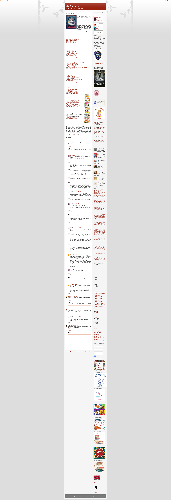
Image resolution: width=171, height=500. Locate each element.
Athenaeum (98, 196)
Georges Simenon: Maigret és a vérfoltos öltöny (74, 73)
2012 (101, 189)
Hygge (96, 217)
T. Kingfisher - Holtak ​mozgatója (98, 328)
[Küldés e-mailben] (77, 134)
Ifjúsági (95, 218)
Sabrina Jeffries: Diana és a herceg (99, 340)
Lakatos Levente (102, 228)
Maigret (104, 232)
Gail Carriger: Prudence (70, 52)
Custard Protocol (99, 200)
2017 (98, 190)
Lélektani (101, 229)
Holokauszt (97, 216)
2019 (102, 190)
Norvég (100, 237)
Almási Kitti (101, 194)
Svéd (94, 249)
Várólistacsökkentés (96, 259)
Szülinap (99, 253)
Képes (104, 223)
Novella (103, 237)
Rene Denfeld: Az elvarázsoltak (71, 55)
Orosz (101, 238)
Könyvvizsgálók (96, 334)
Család (104, 200)
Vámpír (104, 258)
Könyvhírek (98, 153)
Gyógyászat (95, 214)
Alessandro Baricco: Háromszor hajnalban (73, 94)
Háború (97, 214)
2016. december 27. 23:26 (75, 155)
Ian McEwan (99, 217)
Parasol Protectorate (96, 240)
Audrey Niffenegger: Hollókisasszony (71, 40)
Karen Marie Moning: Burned (71, 50)
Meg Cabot (95, 234)
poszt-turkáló (70, 132)
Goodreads (77, 124)
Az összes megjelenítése (102, 341)
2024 (99, 191)
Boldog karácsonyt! (97, 295)
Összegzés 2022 (99, 177)
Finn (96, 208)
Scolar (98, 246)
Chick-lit (98, 199)
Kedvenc (99, 223)
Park (100, 240)
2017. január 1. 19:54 (75, 269)
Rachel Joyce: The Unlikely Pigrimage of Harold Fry (74, 100)
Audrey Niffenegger (102, 196)
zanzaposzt (73, 120)
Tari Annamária (95, 254)
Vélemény (104, 259)
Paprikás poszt (103, 239)
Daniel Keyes (98, 202)
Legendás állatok (97, 229)
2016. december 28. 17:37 (74, 325)
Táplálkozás (101, 253)
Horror (100, 216)
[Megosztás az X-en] (79, 134)
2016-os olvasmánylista (98, 292)
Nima (68, 309)
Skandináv (100, 246)
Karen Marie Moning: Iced (70, 49)
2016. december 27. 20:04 (77, 316)
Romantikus (95, 244)
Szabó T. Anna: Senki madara (70, 43)
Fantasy (97, 205)
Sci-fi (96, 246)
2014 (104, 189)
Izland (103, 218)
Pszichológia (95, 242)
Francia (104, 209)
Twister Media (103, 256)
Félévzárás (100, 206)
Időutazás (104, 217)
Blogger (95, 496)
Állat (99, 194)
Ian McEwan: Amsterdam (70, 88)
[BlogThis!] (78, 134)
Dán (104, 201)
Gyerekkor (99, 213)
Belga (101, 197)
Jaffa (101, 219)
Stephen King (99, 248)
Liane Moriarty (95, 230)
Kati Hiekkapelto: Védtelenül (71, 76)
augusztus (96, 311)
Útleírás (97, 258)
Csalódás (99, 201)
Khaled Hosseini (100, 224)
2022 (96, 191)
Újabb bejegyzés (69, 351)
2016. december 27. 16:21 (73, 296)
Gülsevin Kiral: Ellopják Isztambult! (72, 95)
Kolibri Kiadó (98, 225)
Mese (104, 234)
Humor (103, 216)
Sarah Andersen (97, 245)
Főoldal (78, 351)
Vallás (101, 258)
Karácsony (95, 222)
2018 (100, 190)
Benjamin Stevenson (98, 21)
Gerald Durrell (97, 25)
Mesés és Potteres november (99, 306)
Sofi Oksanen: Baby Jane (70, 75)
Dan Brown (95, 202)
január (96, 319)
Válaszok (70, 146)
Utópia (99, 258)
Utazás (94, 258)
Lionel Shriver (100, 230)
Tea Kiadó (99, 254)
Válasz (69, 144)
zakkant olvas (96, 330)
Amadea (69, 325)
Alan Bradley (100, 193)
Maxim (104, 233)
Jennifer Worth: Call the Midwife (71, 86)
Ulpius (98, 257)
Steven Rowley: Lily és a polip (71, 112)
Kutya (98, 228)
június (96, 313)
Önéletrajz (104, 238)
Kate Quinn (104, 222)
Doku (97, 203)
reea (70, 155)
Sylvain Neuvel (98, 249)
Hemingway (104, 215)
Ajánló (97, 193)
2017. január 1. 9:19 (74, 233)
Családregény (95, 201)
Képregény (95, 224)
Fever (104, 206)
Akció (98, 193)
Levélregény (103, 229)
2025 (101, 191)
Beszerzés (103, 197)
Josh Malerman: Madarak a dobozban (72, 89)
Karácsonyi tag (97, 300)
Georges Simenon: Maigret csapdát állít (72, 101)
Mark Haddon (101, 233)
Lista (94, 231)
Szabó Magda (103, 249)
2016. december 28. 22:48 (75, 177)
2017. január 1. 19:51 (75, 254)
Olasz (94, 238)
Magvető (97, 232)
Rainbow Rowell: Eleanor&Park (71, 68)
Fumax (100, 210)
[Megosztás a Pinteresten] (80, 134)
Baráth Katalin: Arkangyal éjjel (71, 81)
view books (103, 104)
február (96, 318)
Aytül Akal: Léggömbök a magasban (72, 91)
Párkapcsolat (103, 240)
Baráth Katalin (95, 197)
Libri (98, 230)
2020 (104, 190)
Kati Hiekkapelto (96, 223)
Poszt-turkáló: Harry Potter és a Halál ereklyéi (99, 297)
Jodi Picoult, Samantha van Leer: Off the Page (73, 87)
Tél (101, 254)
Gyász (97, 213)
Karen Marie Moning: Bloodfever (71, 42)
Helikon (101, 215)
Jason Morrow (88, 496)
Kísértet (104, 224)
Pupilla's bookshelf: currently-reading (98, 17)
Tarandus (104, 253)
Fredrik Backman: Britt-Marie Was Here (72, 104)
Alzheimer (104, 194)
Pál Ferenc (98, 239)
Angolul (97, 195)
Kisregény (95, 225)
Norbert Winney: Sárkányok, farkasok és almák (74, 69)
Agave (95, 193)
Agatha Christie (103, 192)
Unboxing (100, 257)
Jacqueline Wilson (98, 219)
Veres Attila (95, 260)
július (96, 312)
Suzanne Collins (103, 248)
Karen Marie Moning (99, 222)
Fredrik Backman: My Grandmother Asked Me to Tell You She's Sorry (77, 67)
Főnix (102, 209)
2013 (103, 189)
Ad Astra (99, 192)
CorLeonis (95, 200)
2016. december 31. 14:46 (77, 227)
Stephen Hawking (96, 248)
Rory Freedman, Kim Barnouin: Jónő (72, 66)
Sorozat (99, 247)
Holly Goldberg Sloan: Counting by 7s (72, 82)
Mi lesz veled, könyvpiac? (100, 148)
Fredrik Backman (96, 210)
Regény (95, 243)
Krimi (100, 227)
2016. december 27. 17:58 (73, 309)
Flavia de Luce (101, 208)
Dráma (100, 203)
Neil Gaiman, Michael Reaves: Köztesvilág (73, 77)
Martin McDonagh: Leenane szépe (98, 335)
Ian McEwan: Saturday (70, 90)
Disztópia (95, 203)
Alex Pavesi (97, 29)
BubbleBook (95, 199)
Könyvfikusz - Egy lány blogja (99, 336)
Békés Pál (98, 197)
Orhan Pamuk (98, 238)
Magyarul (101, 232)
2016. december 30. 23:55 (75, 203)
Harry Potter (96, 215)
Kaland (104, 221)
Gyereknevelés (103, 213)
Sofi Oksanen (103, 246)
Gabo (103, 210)
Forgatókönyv (99, 209)
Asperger (95, 196)
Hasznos (99, 215)
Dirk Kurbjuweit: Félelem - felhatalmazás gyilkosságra (74, 79)
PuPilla (70, 134)
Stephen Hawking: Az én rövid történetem (73, 70)
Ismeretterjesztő (101, 218)
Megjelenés (98, 234)
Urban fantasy (103, 257)
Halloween (100, 214)
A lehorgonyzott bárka (97, 24)
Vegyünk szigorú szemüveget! (99, 159)
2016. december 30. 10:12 (77, 191)
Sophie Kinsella (95, 247)
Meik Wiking (101, 234)
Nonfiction (95, 237)
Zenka (69, 296)
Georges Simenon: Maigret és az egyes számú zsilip (74, 99)
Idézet (102, 217)
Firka (98, 208)
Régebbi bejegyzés (88, 351)
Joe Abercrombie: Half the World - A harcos (73, 53)
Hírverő (95, 216)
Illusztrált (97, 218)
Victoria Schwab (99, 260)
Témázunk (103, 254)
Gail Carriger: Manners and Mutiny (72, 57)
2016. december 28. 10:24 (75, 161)
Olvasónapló (96, 339)
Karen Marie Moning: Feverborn (71, 51)
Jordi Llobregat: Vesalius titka (71, 117)
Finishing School (101, 207)
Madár (102, 231)
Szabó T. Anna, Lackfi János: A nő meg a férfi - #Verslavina (75, 48)
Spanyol (101, 247)
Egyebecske (103, 203)
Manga (99, 233)
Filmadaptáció (96, 207)
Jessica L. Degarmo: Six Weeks (71, 80)
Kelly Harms (102, 223)
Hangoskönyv (103, 214)
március (96, 317)
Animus (100, 195)
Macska (100, 231)
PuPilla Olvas (72, 6)
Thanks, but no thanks (100, 182)
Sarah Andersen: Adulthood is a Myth (72, 63)
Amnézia (94, 195)
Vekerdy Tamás (101, 259)
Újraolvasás (95, 257)
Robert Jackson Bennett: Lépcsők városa (73, 64)
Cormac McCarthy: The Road (71, 54)
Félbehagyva (95, 206)
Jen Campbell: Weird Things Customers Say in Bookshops (75, 61)
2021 (94, 191)
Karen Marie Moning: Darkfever (71, 41)
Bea (70, 161)
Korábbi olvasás (103, 225)
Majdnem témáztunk (96, 233)
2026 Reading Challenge (99, 100)
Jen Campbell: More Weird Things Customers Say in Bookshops (76, 62)
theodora (95, 122)
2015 (94, 190)
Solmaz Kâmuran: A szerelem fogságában (73, 92)
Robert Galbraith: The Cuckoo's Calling (72, 93)
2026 (103, 191)
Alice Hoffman (97, 194)
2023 (98, 191)
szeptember (97, 310)
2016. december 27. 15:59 (77, 148)
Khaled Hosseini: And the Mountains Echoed (72, 39)
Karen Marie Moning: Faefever (70, 44)
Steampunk (103, 247)
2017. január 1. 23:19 (75, 284)
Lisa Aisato (104, 230)
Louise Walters (97, 231)
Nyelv (104, 237)
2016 (96, 190)
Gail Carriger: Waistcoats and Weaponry (72, 56)
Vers (96, 260)
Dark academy (102, 202)
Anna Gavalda (103, 195)
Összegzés (95, 239)
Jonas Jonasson (96, 221)
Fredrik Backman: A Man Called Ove (72, 65)
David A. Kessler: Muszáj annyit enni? (72, 118)
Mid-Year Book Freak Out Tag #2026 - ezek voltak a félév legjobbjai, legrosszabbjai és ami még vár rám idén (99, 332)
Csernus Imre (102, 201)
